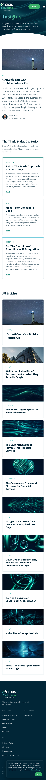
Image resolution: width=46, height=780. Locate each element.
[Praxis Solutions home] (6, 7)
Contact (5, 731)
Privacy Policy (8, 743)
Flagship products (9, 715)
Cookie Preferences (10, 755)
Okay (38, 774)
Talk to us (34, 6)
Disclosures (7, 751)
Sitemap (5, 747)
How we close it (9, 719)
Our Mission (7, 723)
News (4, 727)
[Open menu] (43, 6)
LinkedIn (28, 715)
